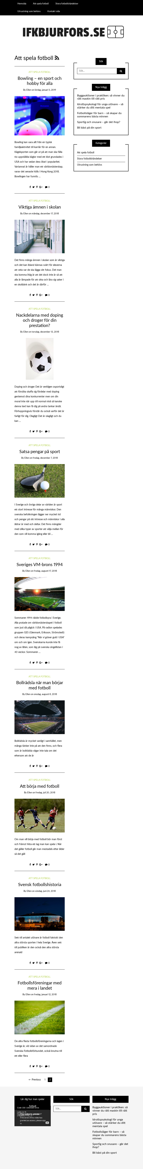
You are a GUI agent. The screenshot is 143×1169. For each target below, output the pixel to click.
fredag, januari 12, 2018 (45, 994)
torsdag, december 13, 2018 (45, 332)
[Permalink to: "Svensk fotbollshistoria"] (39, 914)
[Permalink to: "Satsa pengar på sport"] (39, 481)
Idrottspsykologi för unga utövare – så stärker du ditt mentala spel (100, 106)
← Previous (35, 1080)
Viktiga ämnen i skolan (39, 207)
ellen (28, 90)
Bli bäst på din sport (89, 127)
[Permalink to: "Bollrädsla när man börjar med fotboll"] (39, 717)
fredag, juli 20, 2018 (45, 793)
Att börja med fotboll (39, 786)
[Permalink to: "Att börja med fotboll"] (39, 815)
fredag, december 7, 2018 (45, 458)
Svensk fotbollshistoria (39, 885)
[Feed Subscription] (57, 58)
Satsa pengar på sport (39, 452)
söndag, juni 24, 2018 (45, 891)
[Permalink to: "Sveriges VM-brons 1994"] (39, 594)
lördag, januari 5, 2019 (45, 90)
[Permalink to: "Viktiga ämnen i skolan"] (39, 236)
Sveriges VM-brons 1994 (40, 565)
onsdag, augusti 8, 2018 (45, 694)
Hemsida (21, 3)
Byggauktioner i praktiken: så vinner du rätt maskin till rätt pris (101, 97)
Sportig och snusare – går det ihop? (98, 122)
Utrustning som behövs (29, 11)
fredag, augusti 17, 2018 (45, 571)
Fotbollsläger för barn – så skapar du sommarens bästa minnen (99, 115)
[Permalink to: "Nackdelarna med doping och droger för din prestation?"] (40, 359)
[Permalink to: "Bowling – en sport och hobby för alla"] (39, 115)
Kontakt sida (53, 11)
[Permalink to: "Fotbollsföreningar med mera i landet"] (39, 1017)
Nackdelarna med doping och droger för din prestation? (39, 320)
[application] (32, 1116)
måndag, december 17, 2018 (45, 214)
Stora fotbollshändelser (66, 3)
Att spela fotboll (41, 3)
